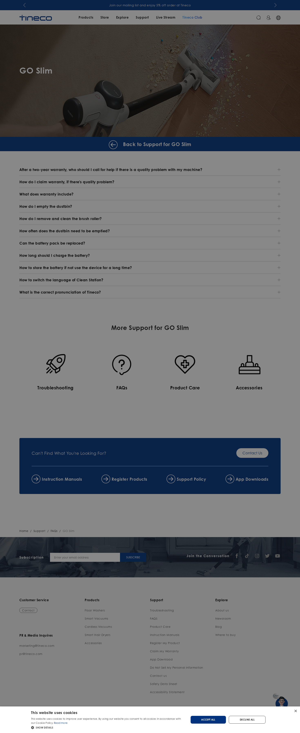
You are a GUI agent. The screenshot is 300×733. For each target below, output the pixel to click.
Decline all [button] (247, 719)
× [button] (295, 710)
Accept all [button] (208, 719)
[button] (107, 727)
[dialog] (150, 719)
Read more (61, 723)
